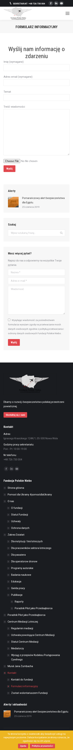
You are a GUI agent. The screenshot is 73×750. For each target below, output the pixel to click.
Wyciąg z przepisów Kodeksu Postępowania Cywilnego (35, 657)
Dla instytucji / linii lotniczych (27, 541)
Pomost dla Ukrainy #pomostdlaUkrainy (30, 494)
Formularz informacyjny (24, 686)
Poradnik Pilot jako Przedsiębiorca (33, 608)
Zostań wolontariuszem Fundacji (29, 693)
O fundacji (17, 508)
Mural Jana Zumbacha (20, 666)
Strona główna (16, 487)
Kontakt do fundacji (22, 679)
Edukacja (16, 581)
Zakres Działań (16, 534)
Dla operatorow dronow (24, 561)
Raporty (19, 601)
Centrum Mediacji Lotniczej (23, 621)
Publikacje (17, 594)
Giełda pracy (18, 588)
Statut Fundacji (19, 514)
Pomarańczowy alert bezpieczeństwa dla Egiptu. (43, 200)
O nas (11, 501)
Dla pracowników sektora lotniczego (31, 548)
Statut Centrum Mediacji (24, 641)
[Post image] (13, 202)
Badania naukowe (21, 574)
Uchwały (16, 521)
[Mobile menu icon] (67, 13)
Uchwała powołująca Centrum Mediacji (33, 635)
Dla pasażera (18, 554)
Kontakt (12, 672)
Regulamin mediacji (22, 628)
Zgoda (23, 746)
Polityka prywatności (42, 746)
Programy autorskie (22, 568)
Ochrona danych (20, 528)
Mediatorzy (17, 648)
